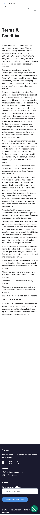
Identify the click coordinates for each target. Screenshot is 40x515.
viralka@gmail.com (22, 314)
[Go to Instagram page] (10, 462)
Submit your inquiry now (15, 499)
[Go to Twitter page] (18, 462)
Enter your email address (11, 487)
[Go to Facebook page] (3, 462)
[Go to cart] (28, 9)
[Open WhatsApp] (34, 508)
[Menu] (35, 10)
